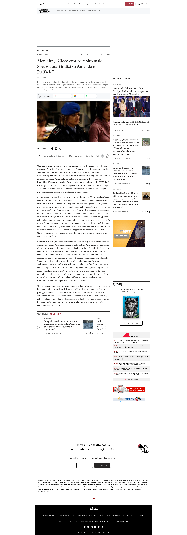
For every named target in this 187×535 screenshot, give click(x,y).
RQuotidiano (43, 77)
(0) (92, 333)
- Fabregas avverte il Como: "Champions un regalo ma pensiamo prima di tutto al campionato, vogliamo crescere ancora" (131, 358)
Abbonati (129, 4)
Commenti (44, 148)
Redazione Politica (121, 130)
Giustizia (42, 50)
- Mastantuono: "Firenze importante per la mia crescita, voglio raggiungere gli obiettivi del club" (129, 363)
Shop (96, 3)
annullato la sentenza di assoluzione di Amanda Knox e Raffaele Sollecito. (70, 172)
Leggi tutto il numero (131, 323)
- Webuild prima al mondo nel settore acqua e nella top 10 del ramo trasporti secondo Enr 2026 (131, 374)
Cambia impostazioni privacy (86, 515)
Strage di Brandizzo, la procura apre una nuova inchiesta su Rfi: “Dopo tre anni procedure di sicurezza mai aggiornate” (62, 325)
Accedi (84, 465)
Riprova (93, 498)
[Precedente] (39, 327)
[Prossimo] (107, 327)
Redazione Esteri (120, 212)
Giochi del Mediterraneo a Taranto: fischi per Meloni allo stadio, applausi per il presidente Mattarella (130, 91)
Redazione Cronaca (121, 158)
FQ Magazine (90, 3)
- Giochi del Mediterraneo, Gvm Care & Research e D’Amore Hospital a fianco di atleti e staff (131, 341)
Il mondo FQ (102, 4)
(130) (148, 212)
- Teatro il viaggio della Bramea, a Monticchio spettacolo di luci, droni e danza (129, 346)
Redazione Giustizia (52, 333)
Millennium (81, 3)
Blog (75, 3)
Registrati (102, 465)
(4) (149, 158)
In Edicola (70, 3)
